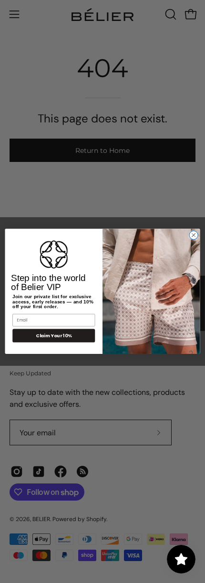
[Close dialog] (193, 235)
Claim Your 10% (54, 335)
